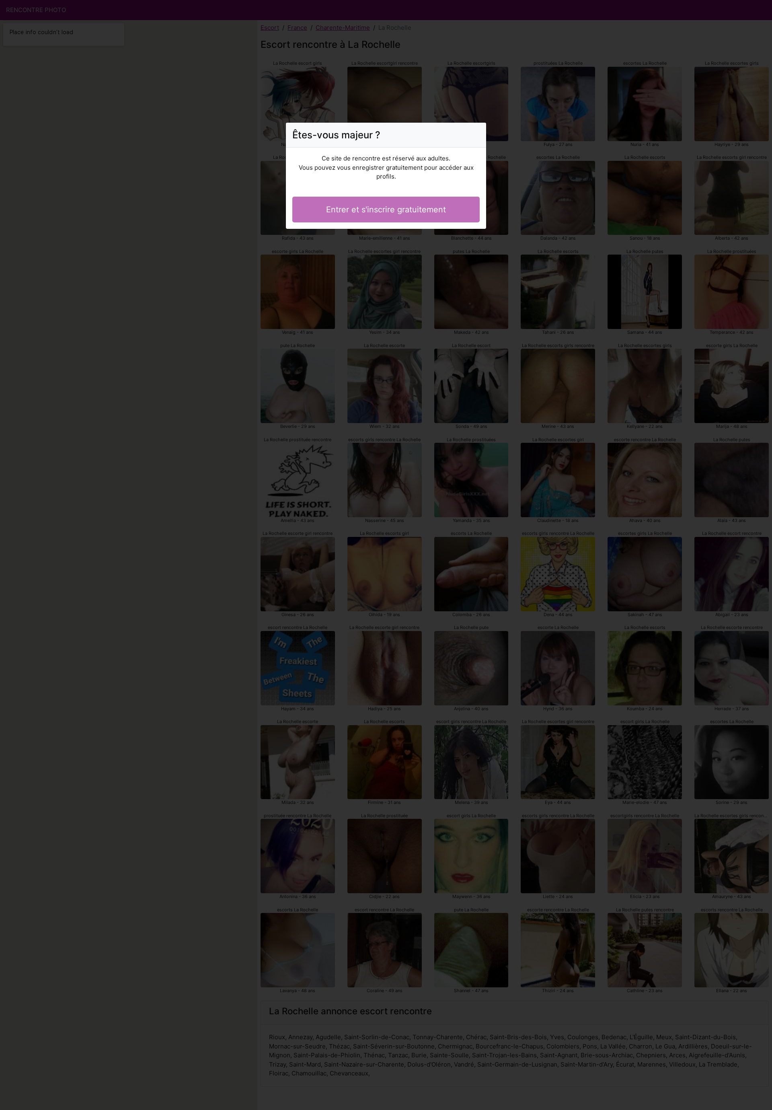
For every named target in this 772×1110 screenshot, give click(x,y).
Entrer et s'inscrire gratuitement (386, 209)
